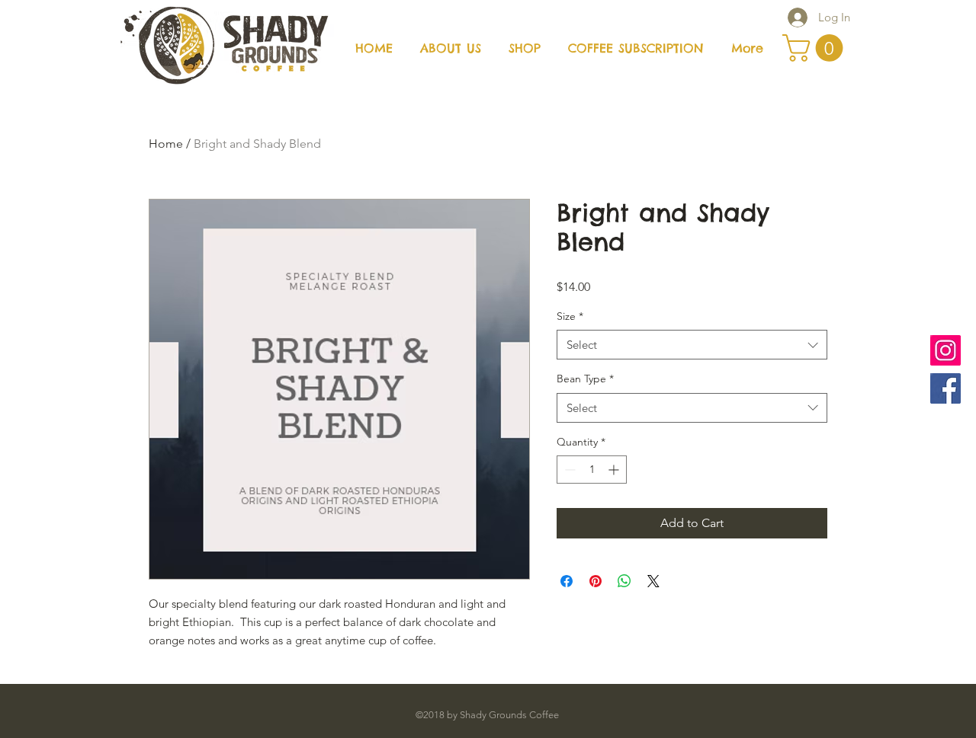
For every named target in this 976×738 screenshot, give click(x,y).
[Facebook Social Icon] (945, 388)
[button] (815, 48)
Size (570, 316)
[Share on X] (653, 581)
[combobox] (692, 344)
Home (166, 143)
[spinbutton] (591, 469)
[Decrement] (568, 469)
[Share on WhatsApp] (624, 581)
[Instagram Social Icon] (945, 350)
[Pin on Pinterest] (595, 581)
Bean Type (585, 378)
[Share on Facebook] (566, 581)
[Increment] (614, 469)
